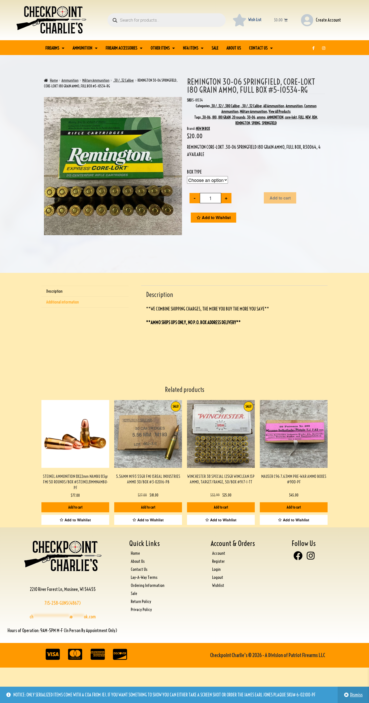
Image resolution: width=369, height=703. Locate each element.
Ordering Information (147, 585)
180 (214, 117)
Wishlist (218, 585)
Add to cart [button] (75, 507)
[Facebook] (298, 555)
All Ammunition (273, 106)
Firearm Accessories (121, 48)
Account (218, 553)
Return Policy (141, 601)
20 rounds (238, 117)
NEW (308, 117)
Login (216, 569)
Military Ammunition (95, 80)
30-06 (251, 117)
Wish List (255, 19)
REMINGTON (242, 123)
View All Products (280, 111)
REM (314, 117)
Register (218, 561)
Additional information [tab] (62, 302)
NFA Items (190, 48)
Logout (217, 577)
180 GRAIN (224, 117)
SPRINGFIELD (269, 123)
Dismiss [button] (356, 695)
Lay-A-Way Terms (144, 577)
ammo (261, 117)
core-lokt (291, 117)
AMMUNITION (275, 117)
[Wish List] (239, 20)
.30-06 (206, 117)
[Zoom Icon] (113, 166)
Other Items (160, 48)
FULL (301, 117)
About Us (233, 48)
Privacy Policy (141, 609)
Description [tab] (54, 291)
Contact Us (258, 48)
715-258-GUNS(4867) (62, 603)
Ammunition (82, 48)
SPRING (256, 123)
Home (54, 80)
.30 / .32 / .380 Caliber (225, 106)
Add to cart (280, 198)
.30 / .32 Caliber (123, 80)
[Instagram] (324, 48)
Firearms (52, 48)
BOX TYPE (194, 172)
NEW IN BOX (203, 128)
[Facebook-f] (313, 48)
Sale (215, 48)
